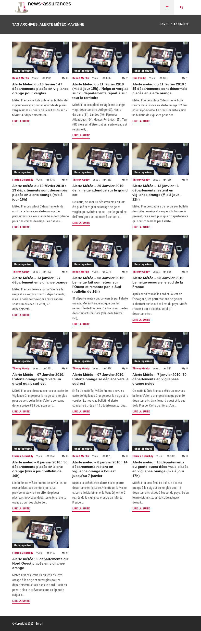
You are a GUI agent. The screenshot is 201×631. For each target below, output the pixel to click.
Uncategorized (23, 70)
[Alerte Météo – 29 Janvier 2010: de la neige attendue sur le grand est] (100, 159)
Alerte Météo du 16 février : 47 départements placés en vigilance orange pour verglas (40, 88)
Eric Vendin (139, 78)
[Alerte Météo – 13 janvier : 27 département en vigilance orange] (40, 251)
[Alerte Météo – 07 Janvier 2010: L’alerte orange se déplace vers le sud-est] (100, 348)
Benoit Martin (20, 78)
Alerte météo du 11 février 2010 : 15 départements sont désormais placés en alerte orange (159, 88)
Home (163, 24)
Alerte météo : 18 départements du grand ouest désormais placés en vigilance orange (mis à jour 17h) (160, 469)
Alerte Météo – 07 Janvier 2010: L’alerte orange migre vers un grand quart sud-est (38, 379)
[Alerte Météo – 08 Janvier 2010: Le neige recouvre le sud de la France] (160, 251)
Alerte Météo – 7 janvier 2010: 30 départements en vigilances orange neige (159, 379)
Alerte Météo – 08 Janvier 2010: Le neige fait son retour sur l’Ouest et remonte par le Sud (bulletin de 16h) (98, 284)
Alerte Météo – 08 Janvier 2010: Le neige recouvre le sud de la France (158, 282)
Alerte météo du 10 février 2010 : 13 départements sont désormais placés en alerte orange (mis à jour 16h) (39, 192)
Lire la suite (21, 121)
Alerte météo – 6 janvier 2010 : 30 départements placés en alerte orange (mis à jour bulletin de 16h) (39, 469)
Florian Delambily (22, 179)
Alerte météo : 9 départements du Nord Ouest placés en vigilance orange (40, 563)
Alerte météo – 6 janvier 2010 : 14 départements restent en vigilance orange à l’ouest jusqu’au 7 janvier (99, 469)
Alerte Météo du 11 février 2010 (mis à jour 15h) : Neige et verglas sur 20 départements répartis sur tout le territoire (100, 91)
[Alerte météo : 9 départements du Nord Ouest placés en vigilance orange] (40, 532)
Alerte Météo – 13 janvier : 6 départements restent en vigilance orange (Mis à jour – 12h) (157, 192)
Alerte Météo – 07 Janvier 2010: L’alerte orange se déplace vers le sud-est (100, 379)
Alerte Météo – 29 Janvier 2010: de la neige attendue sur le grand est (100, 190)
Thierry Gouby (80, 179)
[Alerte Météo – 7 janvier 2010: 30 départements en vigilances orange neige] (160, 348)
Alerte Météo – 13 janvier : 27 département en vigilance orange (39, 280)
